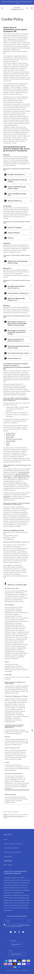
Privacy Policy (8, 856)
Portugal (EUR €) (15, 944)
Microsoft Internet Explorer (14, 439)
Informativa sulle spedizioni (12, 852)
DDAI (19, 478)
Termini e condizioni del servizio (13, 844)
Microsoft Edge (10, 441)
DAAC (9, 478)
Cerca (5, 839)
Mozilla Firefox (10, 435)
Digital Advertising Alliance (22, 476)
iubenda (5, 814)
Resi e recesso (8, 865)
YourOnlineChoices (23, 472)
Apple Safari (10, 437)
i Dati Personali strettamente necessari (16, 815)
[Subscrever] (28, 921)
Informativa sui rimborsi (11, 848)
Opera (8, 445)
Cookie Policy (8, 860)
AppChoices (6, 496)
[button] (2, 8)
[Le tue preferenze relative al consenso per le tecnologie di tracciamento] (32, 730)
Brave (8, 443)
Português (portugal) (15, 954)
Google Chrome (10, 433)
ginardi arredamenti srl (13, 970)
